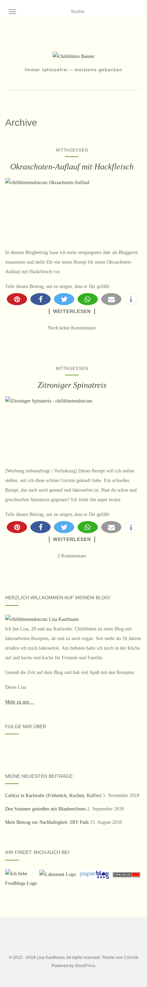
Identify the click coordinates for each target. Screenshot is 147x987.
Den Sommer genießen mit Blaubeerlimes (45, 808)
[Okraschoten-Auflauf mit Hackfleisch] (71, 209)
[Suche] (137, 12)
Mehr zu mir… (19, 702)
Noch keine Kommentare (72, 327)
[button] (17, 299)
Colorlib (131, 957)
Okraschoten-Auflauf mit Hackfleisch (72, 166)
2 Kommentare (71, 555)
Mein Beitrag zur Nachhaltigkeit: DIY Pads (47, 822)
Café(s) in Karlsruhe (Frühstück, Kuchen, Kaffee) (53, 795)
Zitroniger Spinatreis (72, 385)
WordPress (85, 965)
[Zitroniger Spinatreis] (71, 427)
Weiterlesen (72, 311)
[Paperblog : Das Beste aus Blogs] (95, 874)
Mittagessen (72, 150)
